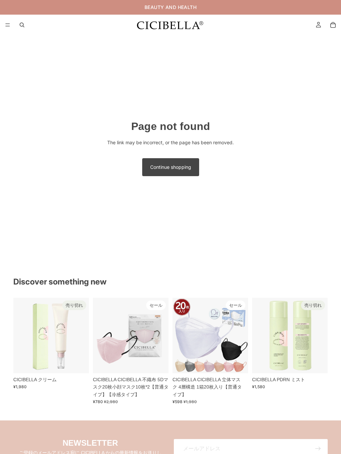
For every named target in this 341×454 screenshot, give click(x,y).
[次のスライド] (161, 335)
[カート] (333, 25)
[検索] (22, 25)
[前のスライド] (100, 335)
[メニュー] (7, 25)
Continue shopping (170, 167)
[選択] (158, 363)
